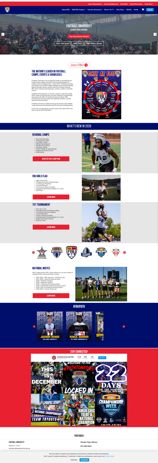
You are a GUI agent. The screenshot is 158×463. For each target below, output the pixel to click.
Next (155, 34)
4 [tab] (81, 53)
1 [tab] (76, 53)
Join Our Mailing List (111, 4)
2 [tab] (78, 53)
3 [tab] (79, 53)
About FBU (66, 9)
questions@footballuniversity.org (19, 448)
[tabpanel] (79, 34)
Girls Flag (119, 9)
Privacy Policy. (109, 456)
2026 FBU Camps (78, 9)
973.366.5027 (86, 446)
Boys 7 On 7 (108, 9)
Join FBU (76, 65)
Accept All (84, 460)
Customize (73, 460)
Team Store (149, 4)
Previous (2, 34)
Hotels (136, 9)
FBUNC (129, 9)
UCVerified (124, 4)
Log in (150, 9)
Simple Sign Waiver (88, 442)
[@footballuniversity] (54, 358)
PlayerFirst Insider (136, 4)
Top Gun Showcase (94, 9)
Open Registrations (95, 4)
